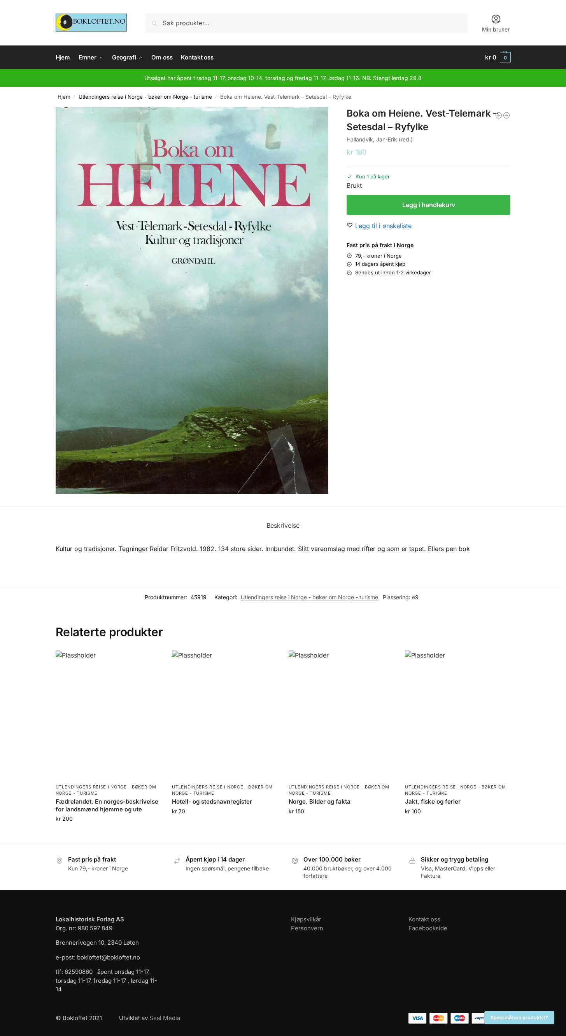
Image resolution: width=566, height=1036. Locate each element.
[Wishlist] (148, 662)
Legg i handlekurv (428, 205)
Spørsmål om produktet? (519, 1017)
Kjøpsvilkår (306, 919)
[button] (498, 57)
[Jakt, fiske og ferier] (457, 715)
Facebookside (427, 928)
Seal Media (164, 1018)
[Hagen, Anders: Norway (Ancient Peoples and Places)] (499, 115)
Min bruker (496, 29)
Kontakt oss (424, 919)
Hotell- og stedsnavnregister (212, 801)
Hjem (64, 97)
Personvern (307, 928)
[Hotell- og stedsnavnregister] (224, 715)
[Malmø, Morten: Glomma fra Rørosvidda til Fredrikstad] (506, 115)
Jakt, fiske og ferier (433, 801)
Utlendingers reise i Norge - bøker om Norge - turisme (145, 97)
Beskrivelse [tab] (283, 525)
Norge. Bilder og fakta (319, 801)
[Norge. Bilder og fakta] (341, 715)
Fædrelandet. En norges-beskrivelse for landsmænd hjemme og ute (107, 805)
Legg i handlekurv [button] (108, 835)
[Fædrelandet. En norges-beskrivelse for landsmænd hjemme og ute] (108, 715)
